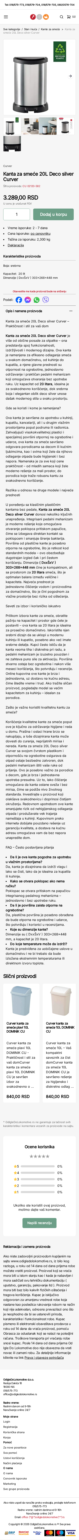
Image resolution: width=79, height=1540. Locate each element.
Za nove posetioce (15, 1447)
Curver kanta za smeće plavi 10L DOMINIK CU (17, 1027)
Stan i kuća (30, 29)
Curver (7, 166)
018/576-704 (32, 4)
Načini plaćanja (12, 1463)
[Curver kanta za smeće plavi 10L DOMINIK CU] (21, 1002)
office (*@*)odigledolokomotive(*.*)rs (43, 1517)
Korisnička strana (14, 1432)
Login (6, 1421)
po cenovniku (40, 233)
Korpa (7, 1437)
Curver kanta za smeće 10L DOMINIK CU (60, 1027)
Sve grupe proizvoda (16, 1489)
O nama (8, 1473)
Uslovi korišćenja (14, 1458)
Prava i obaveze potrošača (44, 1358)
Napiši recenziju (39, 1223)
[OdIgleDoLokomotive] (39, 17)
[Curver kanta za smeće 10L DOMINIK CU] (61, 1002)
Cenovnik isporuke (15, 1478)
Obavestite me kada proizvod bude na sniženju (39, 291)
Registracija (10, 1426)
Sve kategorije (11, 29)
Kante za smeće (50, 29)
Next (70, 76)
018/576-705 (48, 4)
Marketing (9, 1483)
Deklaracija (16, 245)
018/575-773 (16, 4)
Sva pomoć (10, 1452)
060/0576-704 (66, 4)
